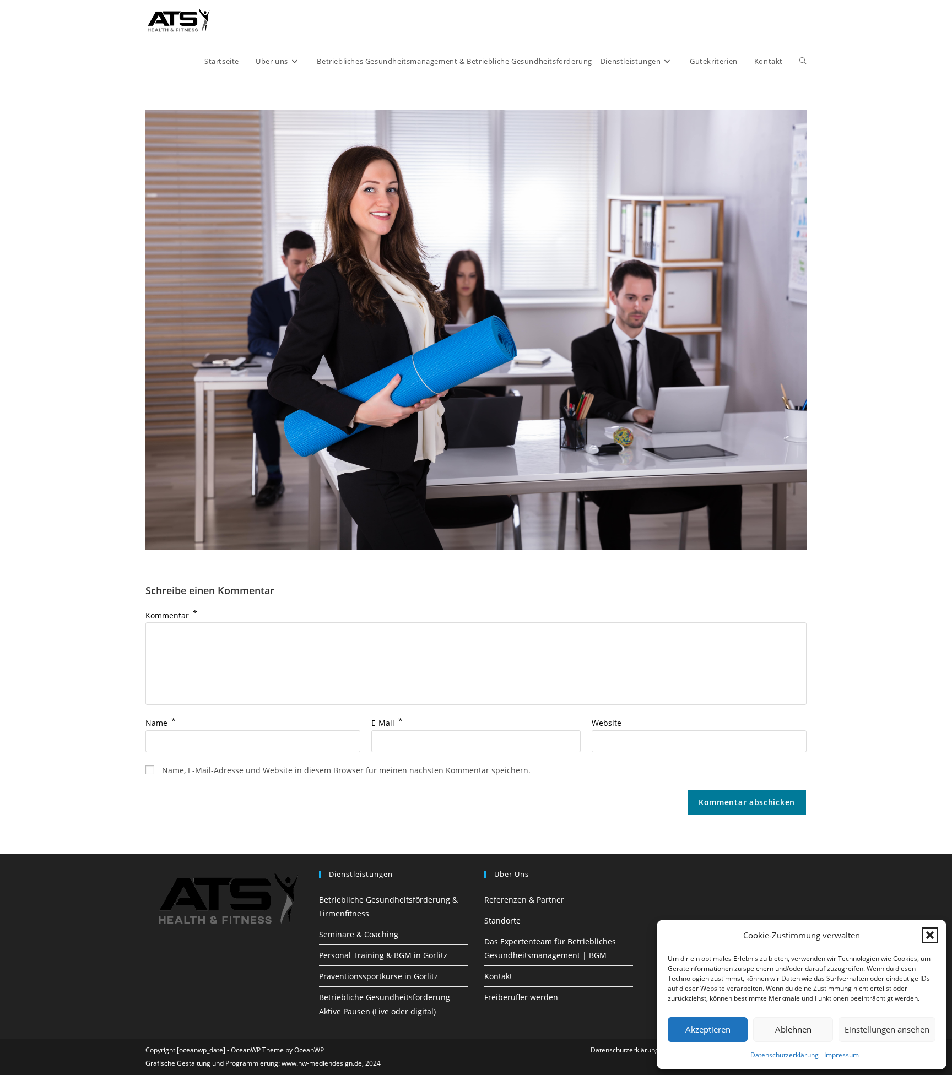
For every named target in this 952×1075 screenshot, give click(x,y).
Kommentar (171, 615)
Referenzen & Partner (524, 899)
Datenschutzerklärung (784, 1055)
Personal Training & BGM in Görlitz (383, 955)
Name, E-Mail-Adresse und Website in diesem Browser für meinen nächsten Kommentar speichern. (346, 770)
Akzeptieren (708, 1029)
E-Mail (387, 723)
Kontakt (498, 976)
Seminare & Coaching (358, 934)
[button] (929, 935)
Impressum (841, 1055)
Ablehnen (793, 1029)
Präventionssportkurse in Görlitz (378, 976)
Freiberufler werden (521, 997)
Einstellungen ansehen (887, 1029)
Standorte (502, 920)
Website (606, 723)
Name (160, 723)
